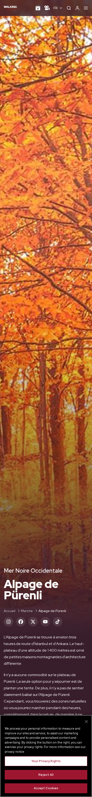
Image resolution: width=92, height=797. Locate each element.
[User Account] (77, 8)
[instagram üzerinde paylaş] (8, 621)
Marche (27, 611)
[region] (46, 756)
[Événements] (38, 8)
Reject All (45, 775)
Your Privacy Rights (46, 761)
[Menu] (86, 8)
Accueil (9, 611)
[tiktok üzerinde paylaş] (57, 621)
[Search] (69, 8)
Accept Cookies (46, 788)
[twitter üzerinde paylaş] (33, 621)
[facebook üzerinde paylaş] (20, 621)
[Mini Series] (47, 8)
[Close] (86, 721)
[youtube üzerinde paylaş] (45, 621)
